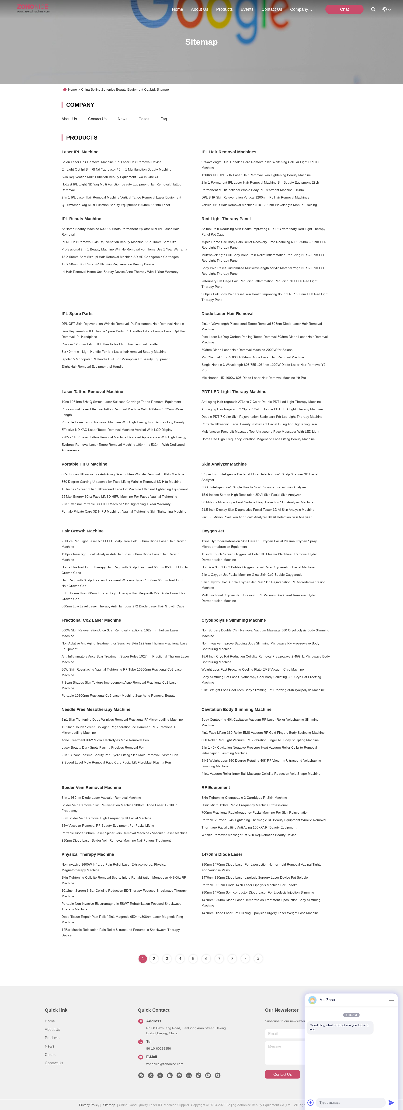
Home (177, 9)
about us (199, 9)
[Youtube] (179, 1077)
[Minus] (391, 1000)
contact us (271, 9)
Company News (301, 9)
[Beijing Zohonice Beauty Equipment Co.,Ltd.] (33, 9)
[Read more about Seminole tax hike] (245, 958)
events (247, 9)
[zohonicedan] (217, 1077)
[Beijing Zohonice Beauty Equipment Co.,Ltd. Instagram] (170, 1077)
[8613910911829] (208, 1077)
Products (52, 1038)
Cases (144, 119)
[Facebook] (160, 1077)
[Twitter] (150, 1077)
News (122, 119)
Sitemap (109, 1105)
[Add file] (310, 1102)
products (224, 9)
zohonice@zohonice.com (164, 1064)
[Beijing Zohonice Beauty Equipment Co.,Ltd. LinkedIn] (189, 1077)
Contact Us (97, 119)
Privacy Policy (89, 1105)
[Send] (391, 1102)
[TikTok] (198, 1077)
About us (69, 119)
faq (163, 119)
